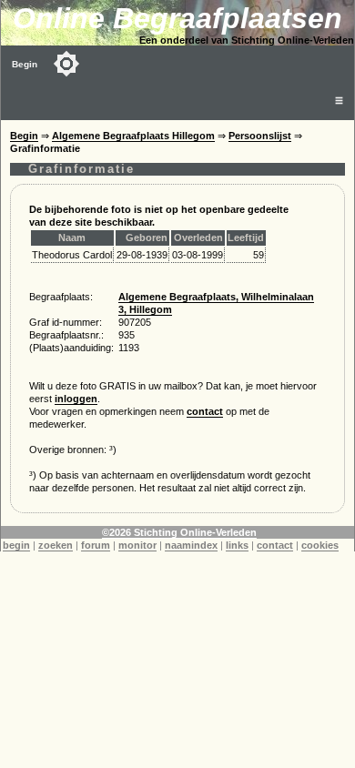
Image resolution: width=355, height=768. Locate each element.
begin (16, 545)
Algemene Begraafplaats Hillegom (133, 135)
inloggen (76, 398)
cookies (320, 545)
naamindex (191, 545)
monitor (137, 545)
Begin (24, 64)
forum (95, 545)
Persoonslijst (259, 135)
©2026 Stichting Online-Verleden (179, 532)
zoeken (55, 545)
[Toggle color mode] (66, 63)
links (237, 545)
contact (205, 411)
